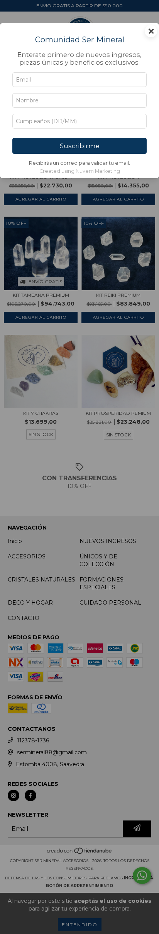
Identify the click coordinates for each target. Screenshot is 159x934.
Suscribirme (80, 146)
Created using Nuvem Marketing (79, 171)
